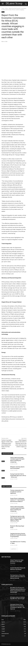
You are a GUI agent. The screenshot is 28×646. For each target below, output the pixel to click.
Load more (13, 549)
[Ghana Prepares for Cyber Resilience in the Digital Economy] (5, 562)
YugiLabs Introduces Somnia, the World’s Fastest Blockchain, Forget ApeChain (18, 535)
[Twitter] (11, 45)
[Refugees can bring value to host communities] (5, 468)
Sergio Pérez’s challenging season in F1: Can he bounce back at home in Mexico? (17, 500)
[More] (22, 45)
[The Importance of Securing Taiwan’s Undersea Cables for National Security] (5, 577)
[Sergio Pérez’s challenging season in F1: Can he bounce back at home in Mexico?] (5, 500)
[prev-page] (3, 482)
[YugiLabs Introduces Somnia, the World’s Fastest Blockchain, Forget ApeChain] (5, 535)
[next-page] (5, 482)
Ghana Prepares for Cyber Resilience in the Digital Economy (16, 561)
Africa (6, 8)
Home (3, 8)
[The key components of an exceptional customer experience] (5, 492)
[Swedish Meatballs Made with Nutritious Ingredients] (5, 569)
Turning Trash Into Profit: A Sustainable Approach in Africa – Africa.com (18, 475)
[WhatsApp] (18, 45)
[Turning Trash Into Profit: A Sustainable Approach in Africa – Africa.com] (5, 476)
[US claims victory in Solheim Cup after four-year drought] (5, 599)
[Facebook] (8, 45)
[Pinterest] (15, 45)
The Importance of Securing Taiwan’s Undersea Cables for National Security (17, 577)
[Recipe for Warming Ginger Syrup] (5, 527)
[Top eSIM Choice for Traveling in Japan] (5, 543)
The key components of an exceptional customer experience (17, 492)
